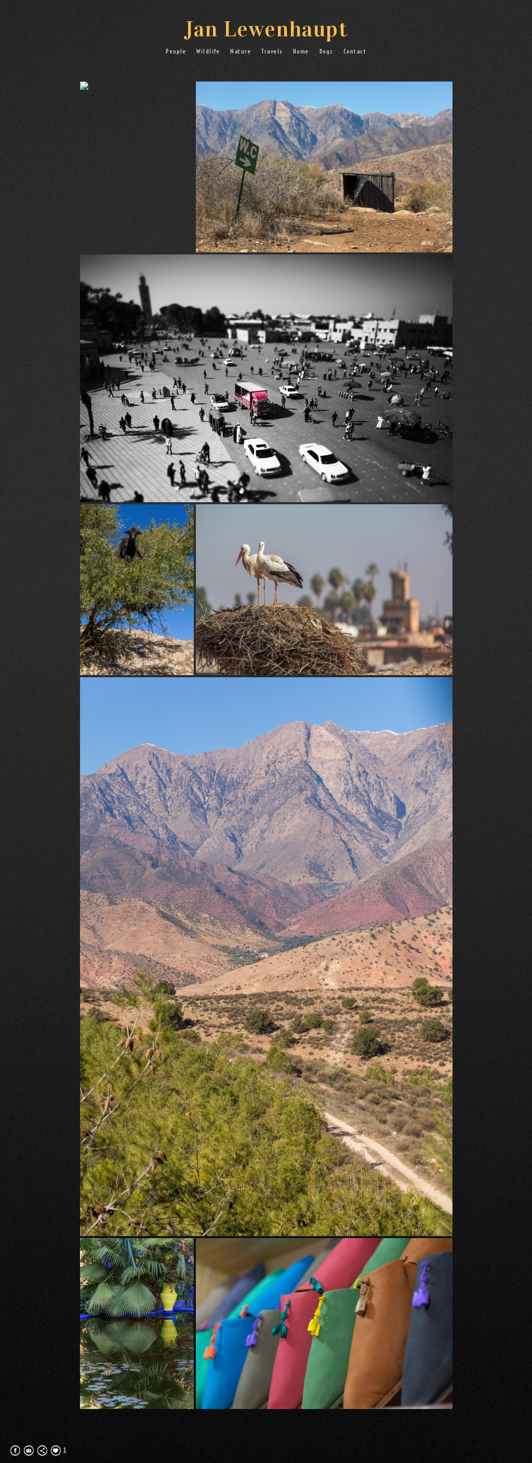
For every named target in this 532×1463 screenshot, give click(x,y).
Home (301, 51)
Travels (272, 51)
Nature (240, 51)
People (176, 51)
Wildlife (208, 51)
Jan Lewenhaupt (266, 29)
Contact (355, 51)
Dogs (326, 51)
